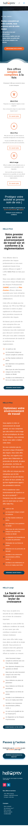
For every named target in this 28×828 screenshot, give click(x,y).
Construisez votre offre (14, 724)
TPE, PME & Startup (9, 790)
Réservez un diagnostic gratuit (14, 753)
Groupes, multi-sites (9, 794)
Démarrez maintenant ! (14, 385)
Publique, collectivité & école (11, 792)
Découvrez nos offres (14, 48)
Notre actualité (7, 807)
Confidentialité (7, 811)
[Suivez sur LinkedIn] (8, 782)
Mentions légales (8, 809)
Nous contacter (7, 803)
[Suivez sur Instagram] (4, 782)
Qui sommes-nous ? (9, 805)
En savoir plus (14, 116)
